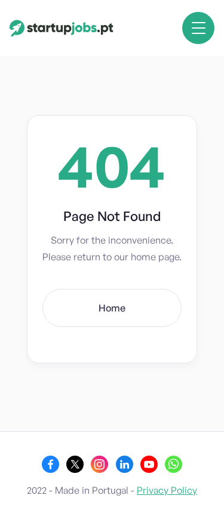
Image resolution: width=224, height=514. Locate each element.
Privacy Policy (167, 490)
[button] (198, 28)
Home (112, 308)
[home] (61, 28)
